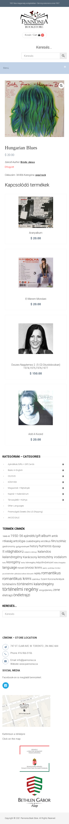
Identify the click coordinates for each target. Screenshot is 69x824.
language (9, 567)
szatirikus (36, 579)
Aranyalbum (35, 232)
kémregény (31, 562)
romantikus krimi (16, 578)
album (46, 536)
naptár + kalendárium (18, 494)
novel (21, 567)
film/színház (58, 541)
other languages (16, 506)
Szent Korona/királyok (52, 579)
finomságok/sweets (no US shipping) (25, 511)
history (34, 546)
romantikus (51, 573)
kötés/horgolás (60, 563)
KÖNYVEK (12, 482)
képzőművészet (44, 562)
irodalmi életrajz (30, 552)
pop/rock (40, 175)
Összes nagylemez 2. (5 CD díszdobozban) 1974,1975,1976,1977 (35, 366)
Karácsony (30, 557)
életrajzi (7, 595)
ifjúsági (56, 546)
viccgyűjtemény (45, 590)
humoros (45, 546)
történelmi (9, 584)
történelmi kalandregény (35, 584)
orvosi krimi (33, 567)
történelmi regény (20, 589)
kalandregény (12, 557)
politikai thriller (54, 568)
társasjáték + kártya (17, 500)
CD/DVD (12, 476)
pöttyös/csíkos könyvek (23, 574)
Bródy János (28, 162)
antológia (19, 541)
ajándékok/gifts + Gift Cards (21, 464)
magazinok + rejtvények (19, 488)
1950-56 (16, 536)
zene (56, 590)
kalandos (44, 551)
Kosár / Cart (31, 35)
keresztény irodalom (52, 557)
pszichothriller (8, 574)
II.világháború (13, 551)
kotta (23, 563)
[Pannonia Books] (34, 19)
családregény (33, 541)
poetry (45, 568)
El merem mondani (35, 298)
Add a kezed (35, 434)
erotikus (46, 541)
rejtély (37, 573)
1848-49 (6, 536)
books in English (15, 470)
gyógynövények (22, 546)
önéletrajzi (21, 595)
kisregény (13, 562)
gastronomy (8, 546)
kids (4, 563)
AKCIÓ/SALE (13, 517)
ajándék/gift (32, 536)
